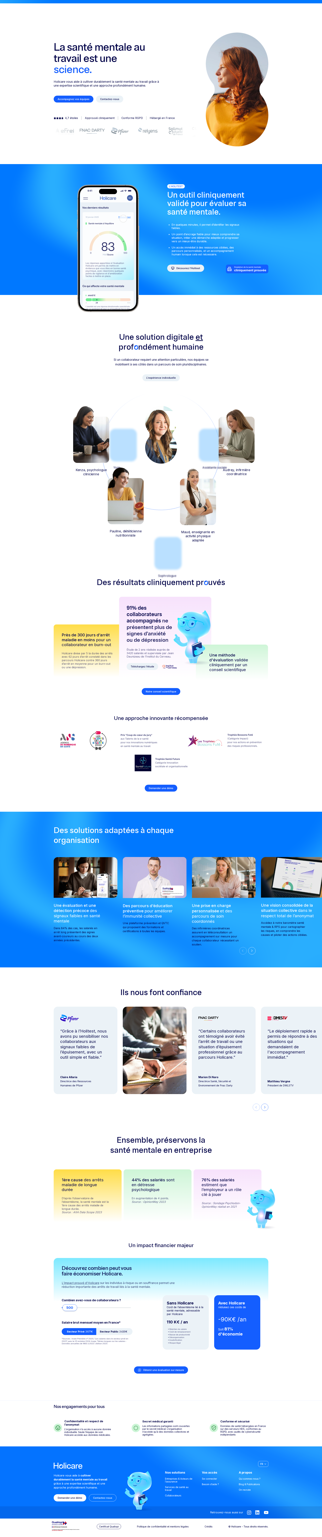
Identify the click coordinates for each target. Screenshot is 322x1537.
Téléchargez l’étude (142, 666)
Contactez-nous (109, 99)
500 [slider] (69, 1308)
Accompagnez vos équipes (73, 99)
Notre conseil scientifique (161, 691)
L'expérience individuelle (161, 377)
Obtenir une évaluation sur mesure (163, 1370)
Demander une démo (161, 788)
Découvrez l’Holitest (188, 268)
